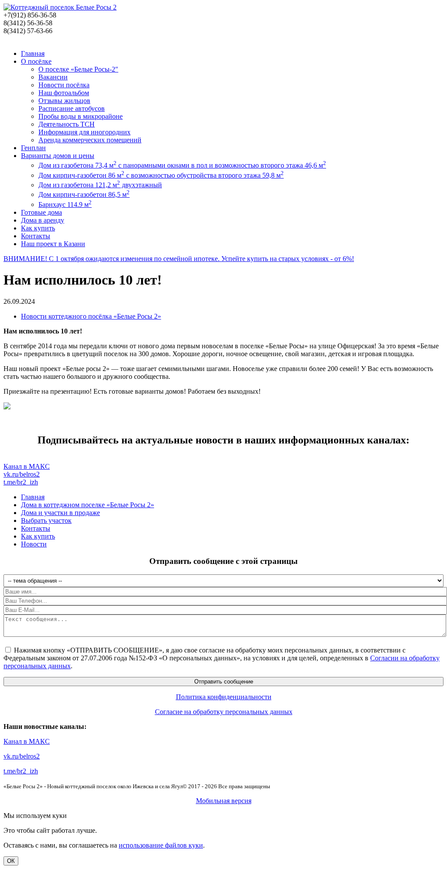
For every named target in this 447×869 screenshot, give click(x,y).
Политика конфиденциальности (224, 697)
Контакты (35, 236)
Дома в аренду (42, 220)
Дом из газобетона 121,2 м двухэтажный (100, 185)
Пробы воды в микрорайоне (80, 116)
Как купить (38, 228)
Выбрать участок (46, 520)
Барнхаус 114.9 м (65, 204)
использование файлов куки (161, 845)
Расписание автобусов (71, 108)
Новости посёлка (63, 85)
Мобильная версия (223, 800)
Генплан (33, 147)
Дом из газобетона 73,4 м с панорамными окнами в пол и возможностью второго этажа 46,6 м (182, 165)
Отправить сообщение (223, 681)
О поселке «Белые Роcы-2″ (78, 69)
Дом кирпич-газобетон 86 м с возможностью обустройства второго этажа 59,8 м (161, 175)
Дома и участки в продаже (60, 512)
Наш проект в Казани (53, 243)
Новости (34, 544)
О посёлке (36, 61)
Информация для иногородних (84, 132)
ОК (11, 861)
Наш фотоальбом (63, 92)
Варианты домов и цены (57, 155)
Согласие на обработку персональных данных (223, 711)
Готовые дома (41, 212)
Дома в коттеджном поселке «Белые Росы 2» (87, 504)
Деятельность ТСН (66, 124)
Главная (33, 53)
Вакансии (53, 77)
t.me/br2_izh (20, 482)
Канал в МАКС (26, 466)
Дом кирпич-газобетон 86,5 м (84, 194)
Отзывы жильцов (64, 100)
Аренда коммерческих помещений (89, 140)
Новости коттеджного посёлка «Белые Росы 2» (91, 316)
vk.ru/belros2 (21, 474)
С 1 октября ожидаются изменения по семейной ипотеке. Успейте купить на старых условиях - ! (178, 258)
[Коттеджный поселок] (60, 7)
